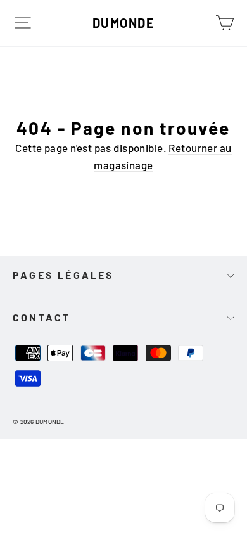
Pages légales (64, 275)
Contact (41, 317)
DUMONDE (123, 22)
